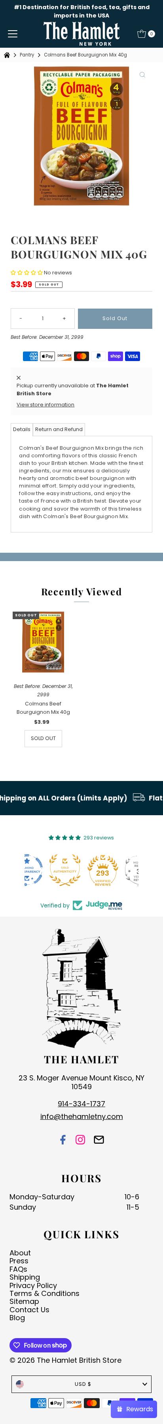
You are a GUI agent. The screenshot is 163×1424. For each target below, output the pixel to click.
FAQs (18, 1269)
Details (21, 429)
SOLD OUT (43, 738)
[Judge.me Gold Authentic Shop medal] (43, 870)
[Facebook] (63, 1140)
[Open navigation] (12, 33)
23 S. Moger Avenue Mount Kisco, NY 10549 (81, 1082)
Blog (17, 1318)
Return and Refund (59, 429)
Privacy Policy (33, 1285)
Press (18, 1261)
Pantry (27, 55)
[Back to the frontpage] (8, 55)
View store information (45, 404)
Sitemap (24, 1301)
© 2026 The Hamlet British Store (65, 1360)
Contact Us (29, 1310)
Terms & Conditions (44, 1293)
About (20, 1253)
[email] (99, 1140)
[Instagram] (80, 1140)
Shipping (24, 1277)
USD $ (83, 1384)
